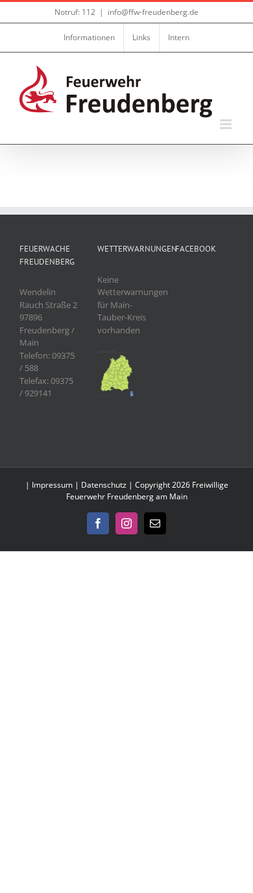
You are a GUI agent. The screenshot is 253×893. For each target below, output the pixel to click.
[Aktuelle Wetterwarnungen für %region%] (116, 355)
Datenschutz (103, 484)
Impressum (52, 484)
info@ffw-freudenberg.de (153, 12)
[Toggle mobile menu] (227, 124)
